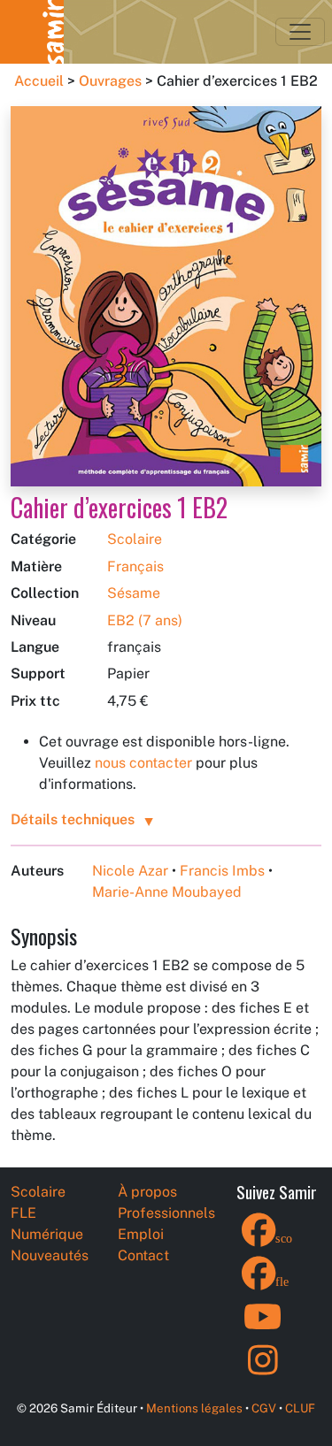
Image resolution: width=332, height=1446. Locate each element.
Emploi (141, 1234)
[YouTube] (263, 1328)
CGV (263, 1408)
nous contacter (143, 762)
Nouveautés (50, 1255)
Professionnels (166, 1213)
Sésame (133, 593)
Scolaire (134, 539)
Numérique (47, 1234)
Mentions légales (194, 1408)
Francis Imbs (222, 870)
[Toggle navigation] (300, 32)
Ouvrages (110, 81)
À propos (147, 1191)
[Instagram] (263, 1371)
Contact (143, 1255)
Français (135, 566)
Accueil (39, 81)
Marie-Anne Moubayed (167, 892)
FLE (23, 1213)
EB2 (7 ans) (144, 620)
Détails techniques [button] (73, 819)
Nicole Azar (130, 870)
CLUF (300, 1408)
